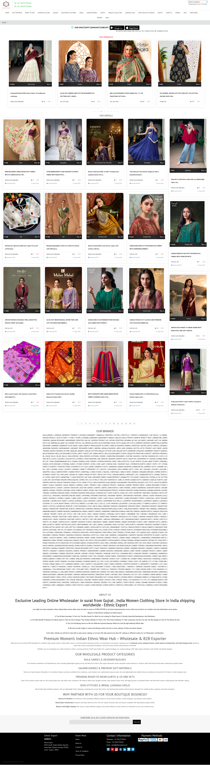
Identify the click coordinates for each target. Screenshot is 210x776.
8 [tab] (117, 111)
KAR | (100, 485)
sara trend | (136, 551)
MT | (123, 519)
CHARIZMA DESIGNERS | (116, 456)
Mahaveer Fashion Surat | (130, 506)
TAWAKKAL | (47, 569)
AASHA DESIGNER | (58, 440)
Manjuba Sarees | (50, 511)
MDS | (90, 514)
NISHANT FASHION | (145, 524)
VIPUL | (64, 577)
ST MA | (156, 561)
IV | (44, 477)
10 (114, 423)
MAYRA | (137, 511)
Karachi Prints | (110, 485)
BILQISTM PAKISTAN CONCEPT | (140, 453)
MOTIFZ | (86, 519)
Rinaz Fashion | (49, 543)
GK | (45, 469)
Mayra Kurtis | (147, 511)
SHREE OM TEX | (63, 559)
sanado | (150, 548)
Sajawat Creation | (66, 548)
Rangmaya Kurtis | (159, 538)
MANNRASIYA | (76, 511)
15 (134, 423)
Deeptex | (133, 459)
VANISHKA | (163, 572)
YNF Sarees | (117, 582)
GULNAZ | (148, 469)
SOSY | (136, 561)
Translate (204, 4)
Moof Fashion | (61, 519)
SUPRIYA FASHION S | (131, 564)
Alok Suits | (116, 443)
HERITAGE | (115, 472)
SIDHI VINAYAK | (61, 561)
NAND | (106, 522)
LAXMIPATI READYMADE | (133, 501)
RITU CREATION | (63, 543)
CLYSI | (162, 456)
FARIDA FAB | (112, 464)
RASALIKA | (68, 540)
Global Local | (58, 469)
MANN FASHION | (64, 511)
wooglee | (75, 582)
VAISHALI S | (56, 572)
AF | (108, 440)
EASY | (115, 461)
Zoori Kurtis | (109, 585)
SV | (162, 564)
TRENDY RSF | (95, 569)
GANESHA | (113, 466)
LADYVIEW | (119, 498)
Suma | (112, 564)
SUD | (83, 564)
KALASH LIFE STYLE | (146, 482)
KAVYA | (105, 488)
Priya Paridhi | (96, 532)
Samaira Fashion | (116, 548)
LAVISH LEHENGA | (75, 501)
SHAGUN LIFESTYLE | (112, 553)
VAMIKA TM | (105, 572)
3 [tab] (101, 111)
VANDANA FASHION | (151, 572)
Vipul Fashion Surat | (76, 577)
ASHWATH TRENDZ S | (71, 435)
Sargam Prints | (149, 551)
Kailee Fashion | (64, 482)
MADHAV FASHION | (111, 506)
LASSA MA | (150, 498)
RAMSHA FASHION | (77, 538)
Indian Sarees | (119, 474)
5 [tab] (108, 111)
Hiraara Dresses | (147, 472)
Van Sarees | (120, 572)
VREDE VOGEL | (123, 580)
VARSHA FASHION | (88, 574)
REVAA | (124, 540)
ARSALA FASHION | (109, 448)
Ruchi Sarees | (49, 545)
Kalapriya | (133, 482)
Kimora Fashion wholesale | (84, 493)
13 (126, 423)
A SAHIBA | (85, 438)
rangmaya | (146, 538)
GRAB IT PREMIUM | (88, 469)
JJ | (157, 477)
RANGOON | (47, 540)
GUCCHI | (104, 469)
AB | (87, 440)
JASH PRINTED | (78, 477)
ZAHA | (139, 582)
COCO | (55, 459)
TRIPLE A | (105, 569)
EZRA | (94, 464)
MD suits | (83, 514)
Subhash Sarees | (73, 564)
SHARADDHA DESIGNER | (62, 556)
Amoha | (58, 435)
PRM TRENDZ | (119, 532)
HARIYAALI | (86, 472)
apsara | (163, 445)
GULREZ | (156, 469)
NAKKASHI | (98, 522)
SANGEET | (54, 551)
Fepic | (156, 464)
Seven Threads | (96, 553)
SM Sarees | (115, 561)
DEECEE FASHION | (108, 459)
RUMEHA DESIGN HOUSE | (65, 545)
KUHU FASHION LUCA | (158, 495)
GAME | (92, 466)
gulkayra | (113, 469)
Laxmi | (100, 501)
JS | (91, 480)
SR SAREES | (144, 561)
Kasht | (60, 488)
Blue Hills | (51, 456)
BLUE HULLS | (62, 456)
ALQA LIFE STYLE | (129, 443)
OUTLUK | (106, 527)
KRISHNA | (86, 495)
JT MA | (101, 480)
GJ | (166, 466)
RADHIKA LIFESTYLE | (92, 535)
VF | (136, 574)
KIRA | (123, 493)
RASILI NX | (84, 540)
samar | (127, 548)
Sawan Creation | (67, 553)
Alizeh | (95, 443)
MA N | (95, 506)
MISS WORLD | (74, 516)
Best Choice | (84, 453)
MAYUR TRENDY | (51, 514)
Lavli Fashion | (90, 501)
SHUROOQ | (157, 559)
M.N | (90, 506)
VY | (150, 580)
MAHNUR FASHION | (150, 506)
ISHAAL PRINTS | (161, 474)
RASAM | (76, 540)
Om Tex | (73, 527)
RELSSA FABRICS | (102, 540)
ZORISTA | (120, 585)
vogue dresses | (77, 580)
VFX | (140, 574)
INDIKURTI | (131, 474)
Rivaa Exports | (94, 543)
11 (118, 423)
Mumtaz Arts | (147, 519)
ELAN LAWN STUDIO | (151, 461)
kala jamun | (111, 482)
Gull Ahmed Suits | (126, 469)
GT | (99, 469)
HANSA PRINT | (75, 472)
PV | (139, 532)
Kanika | (80, 485)
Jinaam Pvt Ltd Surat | (130, 477)
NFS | (95, 524)
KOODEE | (155, 493)
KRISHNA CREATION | (99, 495)
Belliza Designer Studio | (66, 453)
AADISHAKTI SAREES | (107, 438)
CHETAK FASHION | (133, 456)
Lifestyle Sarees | (78, 503)
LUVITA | (52, 506)
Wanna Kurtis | (158, 580)
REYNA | (152, 540)
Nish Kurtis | (131, 524)
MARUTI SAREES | (95, 511)
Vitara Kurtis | (156, 577)
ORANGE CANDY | (84, 527)
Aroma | (98, 448)
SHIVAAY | (101, 556)
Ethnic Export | (84, 464)
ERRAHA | (163, 461)
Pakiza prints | (135, 527)
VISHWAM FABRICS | (142, 577)
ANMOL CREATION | (133, 445)
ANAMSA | (56, 445)
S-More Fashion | (109, 545)
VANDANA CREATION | (134, 572)
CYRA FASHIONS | (91, 459)
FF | (160, 464)
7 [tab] (114, 111)
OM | (67, 527)
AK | (136, 440)
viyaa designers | (58, 580)
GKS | (49, 469)
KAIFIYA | (53, 482)
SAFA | (165, 545)
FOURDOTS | (76, 466)
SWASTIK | (47, 566)
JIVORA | (153, 477)
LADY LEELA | (109, 498)
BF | (92, 453)
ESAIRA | (46, 464)
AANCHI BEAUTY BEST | (143, 438)
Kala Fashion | (100, 482)
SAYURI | (78, 553)
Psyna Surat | (131, 532)
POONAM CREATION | (142, 530)
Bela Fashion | (49, 453)
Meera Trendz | (100, 514)
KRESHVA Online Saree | (71, 495)
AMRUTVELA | (156, 443)
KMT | (131, 493)
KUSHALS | (53, 498)
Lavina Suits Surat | (59, 501)
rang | (88, 538)
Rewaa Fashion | (141, 540)
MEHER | (145, 514)
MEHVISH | (109, 435)
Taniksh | (131, 566)
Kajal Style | (76, 482)
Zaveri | (68, 585)
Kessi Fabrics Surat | (80, 490)
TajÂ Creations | (119, 566)
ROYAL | (121, 543)
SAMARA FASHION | (138, 548)
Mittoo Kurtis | (87, 516)
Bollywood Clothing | (90, 456)
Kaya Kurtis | (114, 488)
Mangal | (154, 509)
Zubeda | (150, 585)
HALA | (54, 472)
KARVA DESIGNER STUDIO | (156, 485)
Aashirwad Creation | (75, 440)
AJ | (133, 440)
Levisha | (47, 503)
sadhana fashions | (154, 545)
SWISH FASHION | (74, 566)
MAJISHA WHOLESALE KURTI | (112, 509)
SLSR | (107, 561)
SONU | (131, 561)
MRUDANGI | (116, 519)
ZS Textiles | (140, 585)
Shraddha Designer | (143, 556)
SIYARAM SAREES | (90, 561)
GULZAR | (163, 469)
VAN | (113, 572)
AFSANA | (128, 440)
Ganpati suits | (150, 466)
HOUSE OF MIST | (91, 474)
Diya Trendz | (92, 461)
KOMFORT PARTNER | (142, 493)
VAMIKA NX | (95, 572)
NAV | (146, 522)
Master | (130, 511)
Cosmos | (80, 459)
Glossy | (68, 469)
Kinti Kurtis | (114, 493)
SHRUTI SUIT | (115, 559)
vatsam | (115, 574)
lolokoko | (124, 503)
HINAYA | (135, 472)
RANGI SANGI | (126, 538)
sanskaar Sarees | (122, 551)
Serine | (85, 553)
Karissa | (122, 485)
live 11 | (103, 503)
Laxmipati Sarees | (151, 501)
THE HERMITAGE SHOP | (62, 569)
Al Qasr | (62, 443)
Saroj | (160, 551)
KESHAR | (67, 490)
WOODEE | (66, 582)
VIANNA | (146, 574)
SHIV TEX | (93, 556)
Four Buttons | (64, 466)
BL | (44, 456)
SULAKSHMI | (99, 564)
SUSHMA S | (155, 564)
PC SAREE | (69, 530)
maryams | (106, 511)
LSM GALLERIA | (135, 503)
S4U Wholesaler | (124, 545)
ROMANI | (114, 543)
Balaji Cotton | (92, 451)
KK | (127, 493)
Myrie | (156, 519)
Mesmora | (47, 516)
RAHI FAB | (105, 535)
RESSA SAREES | (115, 540)
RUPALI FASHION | (94, 545)
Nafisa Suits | (65, 522)
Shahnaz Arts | (127, 553)
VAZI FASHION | (125, 574)
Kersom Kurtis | (154, 488)
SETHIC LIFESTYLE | (122, 435)
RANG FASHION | (98, 538)
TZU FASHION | (159, 569)
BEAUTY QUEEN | (160, 451)
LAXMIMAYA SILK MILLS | (113, 501)
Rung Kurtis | (81, 545)
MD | (76, 514)
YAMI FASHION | (87, 582)
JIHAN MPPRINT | (114, 477)
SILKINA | (72, 561)
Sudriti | (90, 564)
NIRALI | (101, 524)
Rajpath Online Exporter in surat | (145, 535)
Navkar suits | (155, 522)
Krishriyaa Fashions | (133, 495)
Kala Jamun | (48, 435)
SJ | (99, 561)
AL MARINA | (53, 443)
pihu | (96, 530)
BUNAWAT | (92, 435)
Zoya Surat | (129, 585)
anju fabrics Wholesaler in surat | (94, 445)
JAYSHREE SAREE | (100, 477)
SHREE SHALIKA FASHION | (80, 559)
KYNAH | (61, 498)
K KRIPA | (127, 480)
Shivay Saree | (111, 556)
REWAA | (131, 540)
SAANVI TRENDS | (139, 545)
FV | (83, 466)
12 (122, 423)
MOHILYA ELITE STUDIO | (129, 516)
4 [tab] (104, 111)
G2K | (87, 466)
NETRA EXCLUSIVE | (69, 524)
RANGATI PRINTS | (112, 538)
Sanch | (157, 548)
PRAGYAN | (59, 532)
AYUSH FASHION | (57, 451)
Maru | (85, 511)
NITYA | (53, 527)
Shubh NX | (126, 559)
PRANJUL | (68, 532)
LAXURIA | (163, 501)
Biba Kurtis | (99, 453)
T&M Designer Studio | (101, 566)
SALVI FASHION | (101, 548)
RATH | (92, 540)
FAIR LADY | (102, 464)
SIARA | (164, 559)
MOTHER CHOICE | (75, 519)
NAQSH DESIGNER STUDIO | (133, 522)
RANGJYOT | (136, 538)
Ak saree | (142, 440)
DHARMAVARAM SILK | (63, 461)
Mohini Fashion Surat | (149, 516)
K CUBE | (119, 480)
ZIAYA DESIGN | (97, 585)
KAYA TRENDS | (126, 488)
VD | (133, 574)
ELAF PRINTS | (137, 461)
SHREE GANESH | (49, 559)
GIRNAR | (161, 466)
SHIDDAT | (85, 556)
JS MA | (95, 480)
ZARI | (54, 585)
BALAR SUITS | (122, 451)
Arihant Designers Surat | (83, 448)
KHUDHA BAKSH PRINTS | (109, 490)
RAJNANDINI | (123, 535)
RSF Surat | (148, 543)
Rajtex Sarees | (57, 538)
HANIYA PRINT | (63, 472)
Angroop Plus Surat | (69, 445)
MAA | (100, 506)
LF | (52, 503)
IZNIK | (48, 477)
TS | (134, 569)
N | (51, 522)
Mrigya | (107, 519)
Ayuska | (84, 435)
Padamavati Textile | (119, 527)
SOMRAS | (124, 561)
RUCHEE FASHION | (160, 543)
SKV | (103, 561)
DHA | (52, 461)
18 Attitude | (62, 438)
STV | (63, 564)
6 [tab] (111, 111)
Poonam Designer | (159, 530)
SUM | (106, 564)
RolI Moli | (105, 543)
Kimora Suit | (102, 493)
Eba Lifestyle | (124, 461)
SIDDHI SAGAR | (49, 561)
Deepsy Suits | (122, 459)
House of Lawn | (77, 474)
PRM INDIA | (108, 532)
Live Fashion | (113, 503)
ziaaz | (88, 585)
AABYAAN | (94, 438)
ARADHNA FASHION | (51, 448)
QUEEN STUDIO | (158, 532)
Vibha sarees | (156, 574)
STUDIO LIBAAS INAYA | (52, 564)
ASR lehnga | (128, 448)
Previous (5, 74)
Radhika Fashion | (74, 535)
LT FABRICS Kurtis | (150, 503)
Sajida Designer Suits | (85, 548)
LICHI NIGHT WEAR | (62, 503)
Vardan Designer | (65, 574)
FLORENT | (53, 466)
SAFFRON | (47, 548)
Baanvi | (81, 451)
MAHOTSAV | (55, 509)
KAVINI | (98, 488)
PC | (63, 530)
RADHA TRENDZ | (59, 535)
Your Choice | (129, 582)
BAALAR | (74, 451)
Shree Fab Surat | (159, 556)
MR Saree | (99, 519)
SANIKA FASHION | (66, 551)
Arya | (119, 448)
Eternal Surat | (69, 464)
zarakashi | (144, 435)
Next (207, 74)
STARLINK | (163, 561)
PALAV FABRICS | (148, 527)
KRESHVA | (57, 495)
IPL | (138, 474)
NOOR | (59, 527)
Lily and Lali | (93, 503)
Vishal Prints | (114, 577)
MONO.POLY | (48, 519)
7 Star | (71, 438)
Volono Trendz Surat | (94, 580)
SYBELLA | (86, 566)
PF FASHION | (88, 530)
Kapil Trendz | (91, 485)
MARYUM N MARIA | (118, 511)
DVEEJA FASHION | (105, 461)
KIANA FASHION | (140, 490)
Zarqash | (61, 585)
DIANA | (75, 461)
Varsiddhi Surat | (103, 574)
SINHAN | (79, 561)
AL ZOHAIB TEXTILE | (74, 443)
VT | (142, 580)
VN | (68, 580)
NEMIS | (58, 524)
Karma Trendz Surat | (136, 485)
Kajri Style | (87, 482)
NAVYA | (164, 522)
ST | (150, 561)
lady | (101, 498)
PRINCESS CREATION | (81, 532)
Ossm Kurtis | (96, 527)
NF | (91, 524)
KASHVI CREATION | (72, 488)
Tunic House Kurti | (144, 569)
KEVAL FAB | (94, 490)
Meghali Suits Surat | (117, 514)
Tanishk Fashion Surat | (147, 566)
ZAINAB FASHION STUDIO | (152, 582)
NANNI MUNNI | (115, 522)
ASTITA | (137, 448)
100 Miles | (155, 435)
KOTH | (162, 493)
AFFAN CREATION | (117, 440)
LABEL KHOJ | (77, 498)
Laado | (68, 498)
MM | (97, 516)
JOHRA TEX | (85, 480)
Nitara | (46, 527)
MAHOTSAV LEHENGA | (85, 509)
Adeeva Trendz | (99, 440)
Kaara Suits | (136, 480)
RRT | (137, 543)
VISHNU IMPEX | (127, 577)
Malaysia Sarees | (132, 509)
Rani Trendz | (58, 540)
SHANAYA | (154, 553)
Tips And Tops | (83, 569)
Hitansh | (47, 474)
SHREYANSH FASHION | (100, 559)
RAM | (66, 538)
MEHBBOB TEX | (134, 514)
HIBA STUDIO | (126, 472)
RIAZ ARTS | (162, 540)
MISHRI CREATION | (60, 516)
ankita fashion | (117, 445)
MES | (165, 514)
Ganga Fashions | (125, 466)
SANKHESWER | (94, 551)
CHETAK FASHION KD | (150, 456)
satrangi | (54, 553)
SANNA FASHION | (107, 551)
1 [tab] (95, 111)
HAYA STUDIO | (97, 472)
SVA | (165, 564)
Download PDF (11, 183)
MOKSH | (163, 516)
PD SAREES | (78, 530)
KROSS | (146, 495)
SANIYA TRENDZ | (81, 551)
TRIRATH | (135, 435)
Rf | (157, 540)
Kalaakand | (122, 482)
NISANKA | (109, 524)
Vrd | (114, 580)
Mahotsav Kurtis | (68, 509)
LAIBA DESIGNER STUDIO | (135, 498)
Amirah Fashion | (143, 443)
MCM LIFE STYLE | (66, 514)
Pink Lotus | (108, 530)
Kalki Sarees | (70, 485)
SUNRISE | (119, 564)
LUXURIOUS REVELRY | (65, 506)
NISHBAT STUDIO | (160, 524)
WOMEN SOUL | (56, 582)
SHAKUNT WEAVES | (142, 553)
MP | (92, 519)
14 (130, 423)
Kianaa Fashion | (154, 490)
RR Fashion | (129, 543)
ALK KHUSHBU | (105, 443)
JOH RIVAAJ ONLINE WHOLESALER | (66, 480)
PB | (59, 530)
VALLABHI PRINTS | (68, 572)
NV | (63, 527)
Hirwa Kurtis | (161, 472)
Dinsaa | (82, 461)
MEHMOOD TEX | (156, 514)
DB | (99, 459)
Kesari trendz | (57, 490)
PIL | (101, 530)
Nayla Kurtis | (49, 524)
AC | (90, 440)
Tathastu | (162, 566)
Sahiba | (55, 548)
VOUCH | (108, 580)
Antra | (144, 445)
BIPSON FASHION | (160, 453)
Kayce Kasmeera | (139, 488)
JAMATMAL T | (66, 477)
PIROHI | (117, 530)
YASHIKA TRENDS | (100, 582)
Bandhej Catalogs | (136, 451)
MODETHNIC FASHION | (109, 516)
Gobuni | (76, 469)
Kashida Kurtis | (50, 488)
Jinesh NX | (145, 477)
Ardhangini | (65, 448)
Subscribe (137, 722)
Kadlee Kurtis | (157, 480)
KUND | (46, 498)
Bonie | (103, 456)
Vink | (58, 577)
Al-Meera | (87, 443)
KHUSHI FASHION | (126, 490)
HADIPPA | (47, 472)
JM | (50, 480)
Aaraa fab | (158, 438)
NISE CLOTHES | (119, 524)
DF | (48, 461)
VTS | (146, 580)
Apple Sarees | (154, 445)
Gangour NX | (138, 466)
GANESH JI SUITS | (102, 466)
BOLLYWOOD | (74, 456)
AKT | (157, 440)
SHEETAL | (76, 556)
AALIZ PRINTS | (128, 438)
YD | (110, 582)
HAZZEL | (107, 472)
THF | (74, 569)
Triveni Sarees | (125, 569)
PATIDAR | (54, 530)
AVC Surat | (158, 448)
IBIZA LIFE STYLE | (105, 474)
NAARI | (56, 522)
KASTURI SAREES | (87, 488)
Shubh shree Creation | (142, 559)
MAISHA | (97, 509)
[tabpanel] (31, 74)
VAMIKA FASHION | (83, 572)
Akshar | (151, 440)
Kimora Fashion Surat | (61, 493)
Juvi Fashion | (110, 480)
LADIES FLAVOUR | (90, 498)
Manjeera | (162, 509)
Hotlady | (65, 474)
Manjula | (101, 435)
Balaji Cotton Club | (108, 451)
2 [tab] (98, 111)
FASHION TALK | (124, 464)
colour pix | (70, 459)
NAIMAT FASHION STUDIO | (82, 522)
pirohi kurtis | (127, 530)
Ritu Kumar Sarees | (78, 543)
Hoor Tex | (56, 474)
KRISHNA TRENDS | (116, 495)
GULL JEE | (139, 469)
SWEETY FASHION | (59, 566)
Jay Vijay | (89, 477)
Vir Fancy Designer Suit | (97, 577)
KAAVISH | (146, 480)
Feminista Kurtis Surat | (142, 464)
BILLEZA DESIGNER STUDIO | (116, 453)
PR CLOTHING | (49, 532)
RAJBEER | (114, 535)
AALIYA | (119, 438)
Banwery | (149, 451)
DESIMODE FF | (144, 459)
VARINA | (77, 574)
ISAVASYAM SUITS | (147, 474)
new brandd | (83, 524)
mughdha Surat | (133, 519)
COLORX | (61, 459)
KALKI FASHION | (56, 485)
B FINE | (67, 451)
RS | (141, 543)
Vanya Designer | (50, 574)
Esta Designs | (56, 464)
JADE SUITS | (56, 477)
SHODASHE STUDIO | (125, 556)
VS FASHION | (134, 580)
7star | (78, 438)
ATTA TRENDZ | (147, 448)
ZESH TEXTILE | (78, 585)
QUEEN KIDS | (146, 532)
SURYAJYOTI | (145, 564)
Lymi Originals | (81, 506)
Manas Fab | (145, 509)
